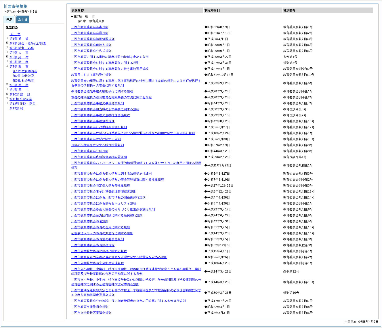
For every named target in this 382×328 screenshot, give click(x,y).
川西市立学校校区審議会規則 (91, 313)
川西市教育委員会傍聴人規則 (91, 45)
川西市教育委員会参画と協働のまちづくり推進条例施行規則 (113, 209)
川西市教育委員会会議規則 (89, 33)
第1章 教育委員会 (25, 71)
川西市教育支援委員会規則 (89, 307)
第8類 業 (19, 85)
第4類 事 (19, 52)
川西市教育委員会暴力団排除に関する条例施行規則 (106, 215)
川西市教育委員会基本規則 (89, 27)
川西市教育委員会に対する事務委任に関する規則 (105, 63)
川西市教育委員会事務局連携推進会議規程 (100, 115)
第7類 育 (19, 66)
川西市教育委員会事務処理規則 (93, 121)
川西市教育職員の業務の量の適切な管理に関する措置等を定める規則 (119, 257)
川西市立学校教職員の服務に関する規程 (99, 251)
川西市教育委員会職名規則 (89, 221)
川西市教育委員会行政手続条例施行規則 (99, 127)
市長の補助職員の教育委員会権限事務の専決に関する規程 (111, 97)
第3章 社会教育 (23, 80)
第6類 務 (19, 62)
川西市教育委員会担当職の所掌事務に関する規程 (105, 109)
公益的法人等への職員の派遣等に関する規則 (102, 233)
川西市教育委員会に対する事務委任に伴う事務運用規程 (110, 69)
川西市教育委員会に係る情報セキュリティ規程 (103, 203)
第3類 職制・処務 (22, 48)
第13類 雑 (16, 108)
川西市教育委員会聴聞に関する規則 (96, 139)
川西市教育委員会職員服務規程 (93, 245)
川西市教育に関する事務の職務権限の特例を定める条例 (110, 57)
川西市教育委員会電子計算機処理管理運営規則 (103, 191)
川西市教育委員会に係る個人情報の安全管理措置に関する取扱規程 (117, 179)
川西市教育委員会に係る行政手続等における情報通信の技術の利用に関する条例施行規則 (133, 133)
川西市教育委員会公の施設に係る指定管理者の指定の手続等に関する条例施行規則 (128, 301)
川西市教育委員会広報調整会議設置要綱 (99, 157)
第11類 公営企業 (21, 99)
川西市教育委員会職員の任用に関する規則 (100, 227)
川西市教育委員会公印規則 (89, 151)
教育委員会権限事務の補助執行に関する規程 (102, 91)
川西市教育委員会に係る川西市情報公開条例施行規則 (108, 197)
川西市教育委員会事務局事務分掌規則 (97, 103)
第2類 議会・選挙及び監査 (28, 43)
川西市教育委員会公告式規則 (91, 51)
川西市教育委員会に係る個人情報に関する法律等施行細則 (111, 173)
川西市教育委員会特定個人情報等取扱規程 (100, 185)
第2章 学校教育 (23, 76)
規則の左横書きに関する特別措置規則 (97, 145)
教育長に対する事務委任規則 (91, 74)
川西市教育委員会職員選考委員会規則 (97, 239)
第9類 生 (19, 90)
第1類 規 (19, 38)
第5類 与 (19, 57)
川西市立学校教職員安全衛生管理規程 (97, 263)
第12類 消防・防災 (23, 103)
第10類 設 (20, 94)
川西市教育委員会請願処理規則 (93, 39)
